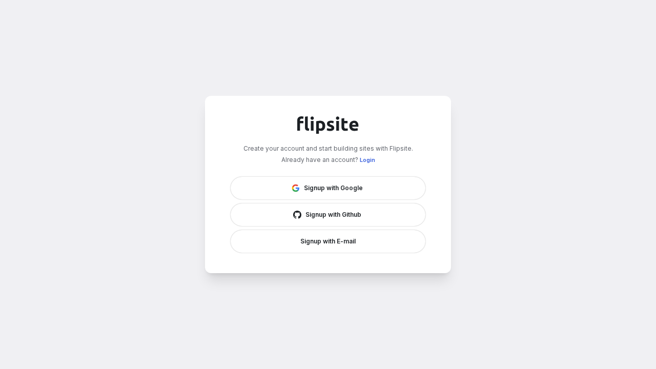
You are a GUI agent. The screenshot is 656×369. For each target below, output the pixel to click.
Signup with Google (333, 188)
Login (367, 159)
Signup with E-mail (328, 241)
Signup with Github (333, 214)
